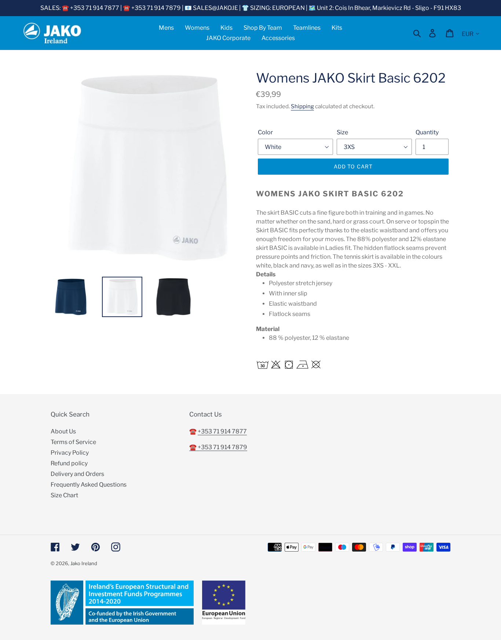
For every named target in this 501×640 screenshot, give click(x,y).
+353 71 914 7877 (222, 431)
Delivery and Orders (77, 473)
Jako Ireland (83, 563)
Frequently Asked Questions (89, 484)
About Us (63, 431)
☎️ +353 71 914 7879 (218, 447)
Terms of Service (73, 442)
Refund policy (69, 463)
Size (342, 132)
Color (265, 132)
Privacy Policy (70, 452)
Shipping (302, 106)
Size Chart (64, 495)
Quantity (427, 132)
